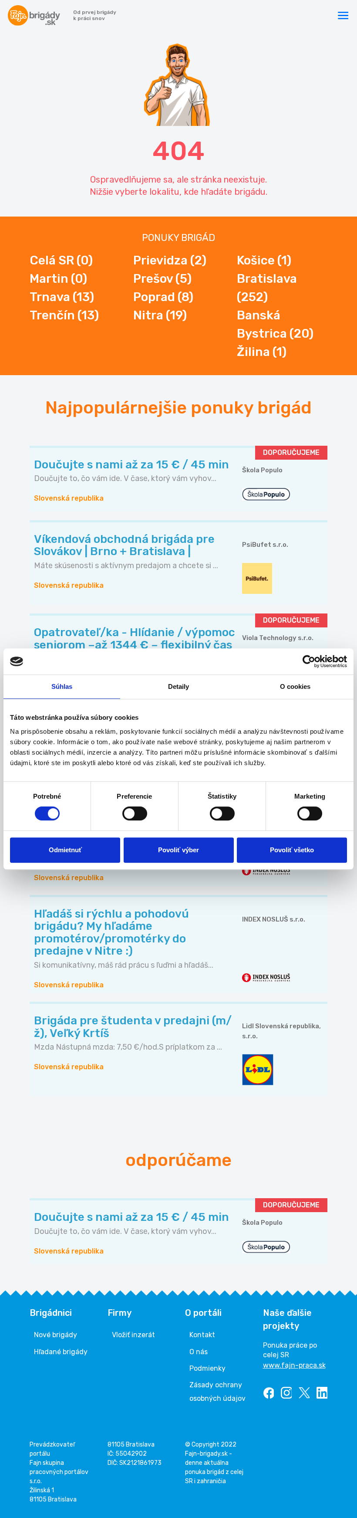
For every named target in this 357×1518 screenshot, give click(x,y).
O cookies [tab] (295, 686)
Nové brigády (55, 1335)
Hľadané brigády (61, 1352)
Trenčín (64, 315)
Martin (58, 278)
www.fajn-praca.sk (294, 1365)
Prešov (162, 278)
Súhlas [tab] (62, 686)
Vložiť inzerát (133, 1335)
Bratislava (267, 287)
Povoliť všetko (292, 850)
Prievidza (169, 260)
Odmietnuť (65, 850)
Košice (264, 260)
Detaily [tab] (178, 686)
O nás (198, 1352)
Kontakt (202, 1335)
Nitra (160, 315)
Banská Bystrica (275, 324)
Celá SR (61, 260)
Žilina (261, 352)
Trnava (62, 297)
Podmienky (207, 1368)
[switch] (134, 813)
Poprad (163, 297)
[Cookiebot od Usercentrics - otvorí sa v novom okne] (309, 661)
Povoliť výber (178, 850)
